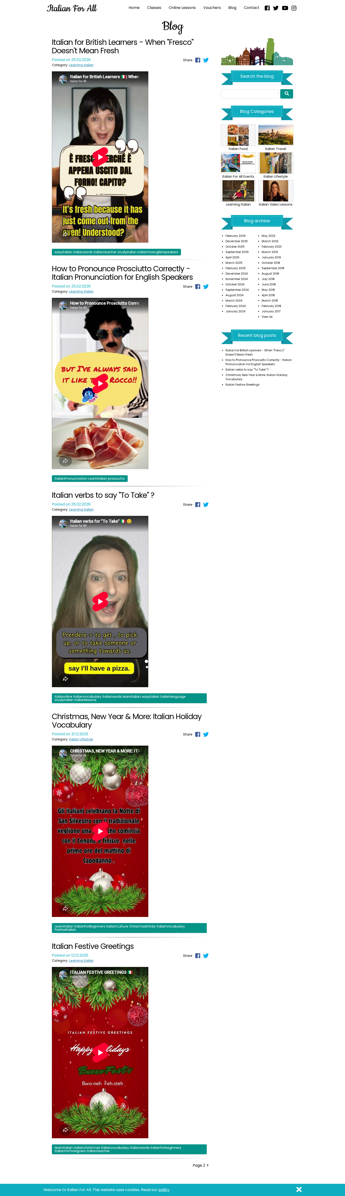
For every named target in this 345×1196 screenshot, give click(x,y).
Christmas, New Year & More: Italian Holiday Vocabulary (127, 720)
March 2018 (270, 301)
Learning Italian (81, 65)
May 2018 (268, 290)
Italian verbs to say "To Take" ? (103, 495)
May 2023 (268, 236)
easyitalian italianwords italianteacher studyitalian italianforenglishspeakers (116, 252)
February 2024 (236, 306)
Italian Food (238, 148)
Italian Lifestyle (81, 739)
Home (134, 7)
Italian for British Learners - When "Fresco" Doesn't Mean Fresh (122, 46)
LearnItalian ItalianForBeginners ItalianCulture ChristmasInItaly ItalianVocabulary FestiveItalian (120, 928)
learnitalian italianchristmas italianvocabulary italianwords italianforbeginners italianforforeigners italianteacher (118, 1149)
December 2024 (237, 274)
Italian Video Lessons (275, 204)
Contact (251, 7)
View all (267, 317)
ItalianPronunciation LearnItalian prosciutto (90, 478)
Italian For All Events (238, 176)
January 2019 (271, 257)
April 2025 (232, 257)
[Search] (286, 94)
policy (163, 1189)
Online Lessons (182, 7)
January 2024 (235, 311)
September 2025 (237, 252)
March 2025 (234, 263)
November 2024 (237, 279)
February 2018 (271, 306)
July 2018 (268, 279)
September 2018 (273, 268)
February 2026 (236, 236)
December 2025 (237, 241)
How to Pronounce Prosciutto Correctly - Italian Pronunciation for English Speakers (122, 272)
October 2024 (235, 284)
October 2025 (235, 247)
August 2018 (270, 274)
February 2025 (236, 268)
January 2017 (271, 311)
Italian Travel (275, 148)
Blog (232, 7)
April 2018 (268, 295)
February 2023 (272, 247)
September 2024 (237, 290)
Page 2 (199, 1165)
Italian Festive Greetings (93, 946)
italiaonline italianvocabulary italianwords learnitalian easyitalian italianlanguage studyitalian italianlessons (120, 698)
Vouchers (212, 7)
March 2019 (270, 252)
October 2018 (271, 263)
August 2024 (235, 295)
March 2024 (234, 301)
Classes (154, 7)
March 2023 (270, 241)
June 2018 (269, 284)
